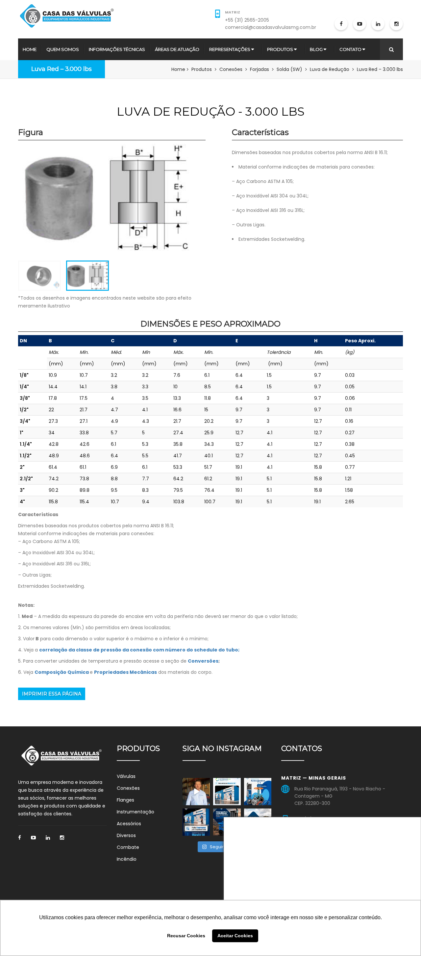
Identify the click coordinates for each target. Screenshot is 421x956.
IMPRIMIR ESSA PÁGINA (51, 694)
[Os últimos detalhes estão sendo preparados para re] (226, 791)
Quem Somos (62, 49)
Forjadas (259, 69)
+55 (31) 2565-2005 (247, 20)
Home (30, 49)
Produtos (280, 49)
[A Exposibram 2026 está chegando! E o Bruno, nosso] (196, 791)
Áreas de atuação (177, 49)
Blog (316, 49)
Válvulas (126, 776)
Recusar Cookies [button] (186, 935)
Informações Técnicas (117, 49)
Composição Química (62, 672)
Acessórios (129, 823)
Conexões (230, 69)
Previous (8, 203)
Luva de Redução (329, 69)
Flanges (125, 800)
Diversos (126, 835)
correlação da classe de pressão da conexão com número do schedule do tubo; (139, 650)
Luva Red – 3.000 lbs (61, 69)
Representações (229, 49)
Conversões (203, 661)
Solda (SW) (289, 69)
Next (199, 203)
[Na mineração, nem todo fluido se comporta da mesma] (257, 791)
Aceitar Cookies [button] (235, 935)
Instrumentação (135, 811)
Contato (350, 49)
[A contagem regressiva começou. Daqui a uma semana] (196, 822)
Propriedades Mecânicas (125, 672)
